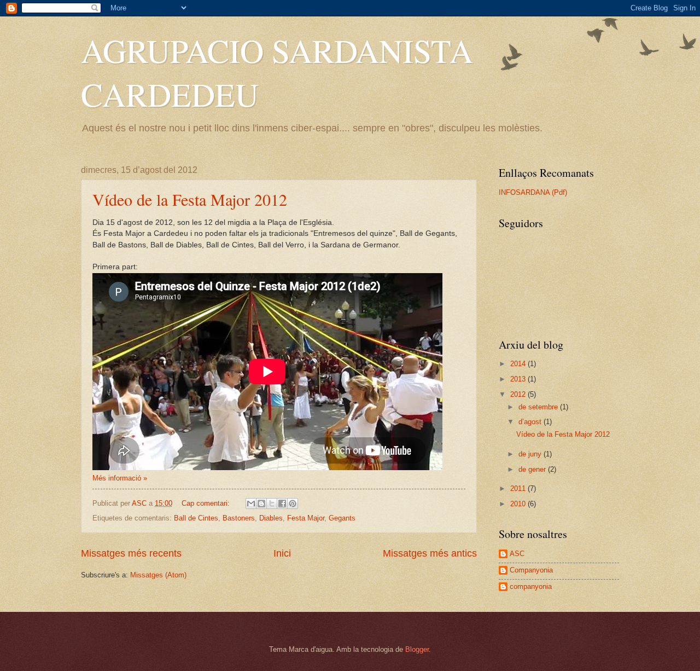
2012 (519, 394)
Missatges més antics (430, 553)
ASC (517, 553)
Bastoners (239, 518)
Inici (282, 553)
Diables (271, 518)
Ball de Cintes (196, 518)
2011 (519, 488)
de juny (531, 454)
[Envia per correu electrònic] (251, 503)
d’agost (531, 422)
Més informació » (119, 478)
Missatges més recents (131, 553)
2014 (519, 364)
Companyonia (531, 570)
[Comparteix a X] (271, 503)
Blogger (417, 649)
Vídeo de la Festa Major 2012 (189, 199)
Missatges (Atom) (158, 575)
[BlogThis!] (261, 503)
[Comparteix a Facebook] (282, 503)
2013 (519, 379)
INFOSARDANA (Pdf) (533, 192)
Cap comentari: (207, 503)
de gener (533, 469)
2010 (519, 504)
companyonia (531, 586)
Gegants (342, 518)
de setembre (539, 407)
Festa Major (305, 518)
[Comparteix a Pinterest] (292, 503)
